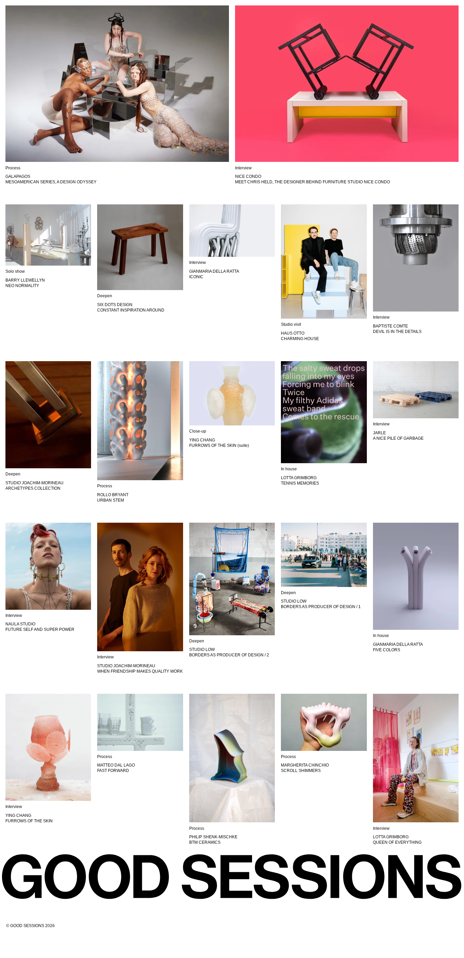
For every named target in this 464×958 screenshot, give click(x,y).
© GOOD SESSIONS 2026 (30, 925)
